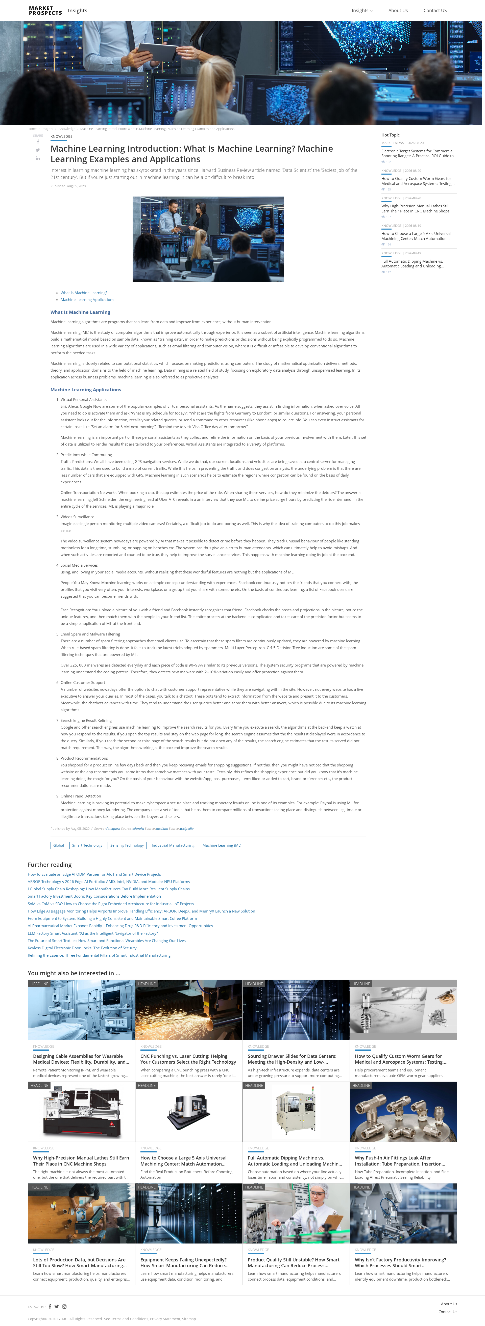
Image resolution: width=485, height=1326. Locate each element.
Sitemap (189, 1318)
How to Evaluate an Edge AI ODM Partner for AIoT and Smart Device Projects (94, 874)
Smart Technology (87, 845)
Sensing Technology (127, 845)
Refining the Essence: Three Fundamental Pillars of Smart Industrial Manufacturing (99, 955)
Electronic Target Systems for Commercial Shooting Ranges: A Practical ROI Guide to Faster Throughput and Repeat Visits (417, 153)
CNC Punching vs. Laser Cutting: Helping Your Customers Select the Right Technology (188, 1059)
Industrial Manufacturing (173, 845)
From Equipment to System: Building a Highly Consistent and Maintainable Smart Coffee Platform (112, 918)
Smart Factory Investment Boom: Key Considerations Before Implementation (94, 896)
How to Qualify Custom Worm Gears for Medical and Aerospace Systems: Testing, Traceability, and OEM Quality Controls (416, 181)
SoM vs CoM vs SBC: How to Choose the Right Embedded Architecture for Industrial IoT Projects (111, 903)
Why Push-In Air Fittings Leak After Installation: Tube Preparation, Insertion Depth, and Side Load (398, 1161)
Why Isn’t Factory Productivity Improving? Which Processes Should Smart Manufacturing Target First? (400, 1263)
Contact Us (448, 1311)
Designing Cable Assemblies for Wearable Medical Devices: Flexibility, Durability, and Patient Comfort (79, 1059)
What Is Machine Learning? (84, 292)
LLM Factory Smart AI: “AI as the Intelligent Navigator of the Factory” (93, 933)
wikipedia (186, 828)
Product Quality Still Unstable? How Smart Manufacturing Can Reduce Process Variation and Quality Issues (294, 1263)
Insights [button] (361, 10)
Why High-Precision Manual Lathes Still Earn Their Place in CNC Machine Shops (415, 208)
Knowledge (67, 128)
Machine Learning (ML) (222, 845)
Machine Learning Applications (87, 299)
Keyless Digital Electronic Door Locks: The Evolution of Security (82, 947)
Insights (77, 11)
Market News (392, 143)
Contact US (435, 10)
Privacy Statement (165, 1318)
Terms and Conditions (129, 1318)
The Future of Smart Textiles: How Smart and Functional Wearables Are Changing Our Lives (107, 940)
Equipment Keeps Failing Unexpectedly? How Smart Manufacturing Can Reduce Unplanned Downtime (183, 1263)
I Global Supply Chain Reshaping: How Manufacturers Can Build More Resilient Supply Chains (109, 888)
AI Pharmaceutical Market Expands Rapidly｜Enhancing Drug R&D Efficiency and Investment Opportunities (120, 925)
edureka (138, 828)
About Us (398, 10)
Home (32, 128)
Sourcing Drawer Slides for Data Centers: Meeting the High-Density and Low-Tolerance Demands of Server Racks (292, 1059)
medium (162, 828)
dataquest (113, 828)
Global (58, 845)
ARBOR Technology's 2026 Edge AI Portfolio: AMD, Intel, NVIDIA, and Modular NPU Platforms (109, 881)
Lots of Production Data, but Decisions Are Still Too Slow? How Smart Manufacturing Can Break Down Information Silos (79, 1263)
